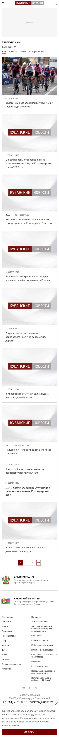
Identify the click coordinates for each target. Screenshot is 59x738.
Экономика (7, 631)
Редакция (36, 661)
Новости (13, 51)
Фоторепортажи (37, 51)
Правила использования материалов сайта (43, 672)
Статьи (23, 51)
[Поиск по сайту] (55, 3)
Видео (4, 655)
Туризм (5, 659)
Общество (6, 622)
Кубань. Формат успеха (42, 645)
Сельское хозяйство (11, 664)
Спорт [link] (8, 215)
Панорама (36, 617)
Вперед (38, 562)
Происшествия (9, 636)
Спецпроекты (37, 636)
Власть (5, 626)
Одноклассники (30, 688)
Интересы (6, 669)
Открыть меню (3, 3)
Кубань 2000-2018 (39, 640)
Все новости (7, 617)
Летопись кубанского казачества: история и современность (41, 628)
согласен (29, 732)
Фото (4, 650)
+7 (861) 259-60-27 (15, 702)
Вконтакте (23, 688)
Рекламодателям (39, 666)
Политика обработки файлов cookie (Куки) (41, 679)
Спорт (4, 640)
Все (4, 51)
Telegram (36, 688)
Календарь (7, 47)
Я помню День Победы (42, 650)
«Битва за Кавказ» (40, 622)
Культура (6, 645)
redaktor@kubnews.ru (42, 702)
